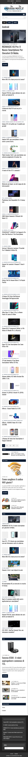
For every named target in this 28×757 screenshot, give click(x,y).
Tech (3, 198)
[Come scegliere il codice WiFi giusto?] (14, 475)
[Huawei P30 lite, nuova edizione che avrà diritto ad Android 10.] (14, 89)
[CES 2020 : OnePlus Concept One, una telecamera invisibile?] (14, 626)
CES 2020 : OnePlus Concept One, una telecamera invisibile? (12, 631)
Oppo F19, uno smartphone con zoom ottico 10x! (12, 345)
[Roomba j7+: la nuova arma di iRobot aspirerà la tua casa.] (6, 684)
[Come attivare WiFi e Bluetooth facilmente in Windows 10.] (6, 508)
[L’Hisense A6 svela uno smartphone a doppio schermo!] (14, 434)
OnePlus (4, 628)
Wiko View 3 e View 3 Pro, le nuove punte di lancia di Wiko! (12, 313)
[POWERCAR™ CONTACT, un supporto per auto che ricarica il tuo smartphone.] (14, 228)
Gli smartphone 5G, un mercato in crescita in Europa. (14, 584)
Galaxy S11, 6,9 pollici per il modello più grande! (13, 125)
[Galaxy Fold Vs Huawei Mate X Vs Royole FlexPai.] (14, 276)
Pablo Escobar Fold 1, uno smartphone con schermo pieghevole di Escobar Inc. (14, 156)
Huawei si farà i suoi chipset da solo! (12, 570)
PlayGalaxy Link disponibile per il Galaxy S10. (13, 201)
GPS (14, 262)
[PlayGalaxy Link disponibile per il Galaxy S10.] (14, 196)
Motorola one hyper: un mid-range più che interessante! (14, 185)
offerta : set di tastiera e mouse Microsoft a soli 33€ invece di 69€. (18, 454)
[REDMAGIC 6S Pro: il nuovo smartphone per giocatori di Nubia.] (14, 42)
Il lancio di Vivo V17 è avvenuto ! (11, 170)
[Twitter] (13, 3)
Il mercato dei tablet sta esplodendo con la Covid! (18, 698)
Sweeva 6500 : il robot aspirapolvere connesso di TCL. (13, 660)
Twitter (3, 707)
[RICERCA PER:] (14, 17)
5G (2, 77)
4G (6, 90)
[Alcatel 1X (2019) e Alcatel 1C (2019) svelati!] (14, 388)
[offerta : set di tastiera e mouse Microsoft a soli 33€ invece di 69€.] (6, 455)
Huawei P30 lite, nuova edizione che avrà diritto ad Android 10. (13, 94)
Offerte (18, 420)
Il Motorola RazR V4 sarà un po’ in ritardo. (11, 109)
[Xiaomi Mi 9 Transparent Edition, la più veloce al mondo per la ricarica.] (14, 324)
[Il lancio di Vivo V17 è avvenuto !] (14, 166)
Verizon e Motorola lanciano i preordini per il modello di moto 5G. (13, 249)
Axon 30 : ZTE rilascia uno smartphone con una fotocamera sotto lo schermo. (13, 542)
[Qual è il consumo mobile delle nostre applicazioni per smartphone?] (14, 595)
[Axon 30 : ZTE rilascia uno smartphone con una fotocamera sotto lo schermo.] (14, 537)
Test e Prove (5, 460)
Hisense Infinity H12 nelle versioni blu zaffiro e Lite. (13, 377)
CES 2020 (8, 628)
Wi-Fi (17, 106)
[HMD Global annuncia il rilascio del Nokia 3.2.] (14, 212)
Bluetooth (13, 106)
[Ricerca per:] (14, 748)
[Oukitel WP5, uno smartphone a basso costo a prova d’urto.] (14, 135)
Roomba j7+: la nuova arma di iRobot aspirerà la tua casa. (18, 683)
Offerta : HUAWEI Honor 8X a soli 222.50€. (11, 423)
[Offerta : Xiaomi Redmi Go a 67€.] (14, 404)
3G (8, 597)
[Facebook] (15, 3)
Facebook (4, 710)
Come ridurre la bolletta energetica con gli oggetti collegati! (18, 500)
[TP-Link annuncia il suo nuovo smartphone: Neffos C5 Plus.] (14, 356)
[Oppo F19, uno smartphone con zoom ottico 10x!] (14, 340)
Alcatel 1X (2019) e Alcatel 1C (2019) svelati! (12, 393)
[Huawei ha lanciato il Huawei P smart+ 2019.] (14, 260)
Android (4, 44)
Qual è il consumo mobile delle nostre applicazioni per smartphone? (12, 600)
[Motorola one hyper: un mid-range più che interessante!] (14, 180)
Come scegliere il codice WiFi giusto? (12, 480)
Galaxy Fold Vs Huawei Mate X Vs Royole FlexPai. (13, 281)
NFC (15, 121)
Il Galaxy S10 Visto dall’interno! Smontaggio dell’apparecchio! (11, 297)
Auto (9, 230)
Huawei (12, 90)
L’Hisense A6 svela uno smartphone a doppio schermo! (13, 439)
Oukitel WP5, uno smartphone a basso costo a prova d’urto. (12, 140)
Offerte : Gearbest (10, 1)
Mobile (9, 22)
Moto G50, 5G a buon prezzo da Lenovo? (13, 79)
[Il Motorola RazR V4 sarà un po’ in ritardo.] (14, 104)
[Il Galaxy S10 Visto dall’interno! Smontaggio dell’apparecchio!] (14, 292)
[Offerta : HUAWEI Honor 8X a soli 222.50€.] (14, 418)
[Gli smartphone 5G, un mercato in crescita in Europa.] (14, 579)
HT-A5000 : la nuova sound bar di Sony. (10, 725)
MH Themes (20, 755)
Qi (16, 121)
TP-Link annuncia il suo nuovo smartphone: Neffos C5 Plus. (10, 361)
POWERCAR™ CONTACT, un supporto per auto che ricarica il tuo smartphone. (14, 233)
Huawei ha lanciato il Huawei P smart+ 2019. (13, 265)
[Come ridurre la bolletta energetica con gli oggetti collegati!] (6, 501)
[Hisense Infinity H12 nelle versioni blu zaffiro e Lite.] (14, 372)
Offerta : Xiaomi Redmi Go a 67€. (11, 408)
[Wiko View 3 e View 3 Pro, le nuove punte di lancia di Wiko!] (14, 308)
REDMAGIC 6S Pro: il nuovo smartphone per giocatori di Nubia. (12, 50)
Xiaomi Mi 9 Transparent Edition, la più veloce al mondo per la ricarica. (13, 329)
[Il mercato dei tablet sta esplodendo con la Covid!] (6, 698)
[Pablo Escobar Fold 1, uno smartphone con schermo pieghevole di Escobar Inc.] (14, 151)
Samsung (19, 121)
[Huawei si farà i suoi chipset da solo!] (14, 566)
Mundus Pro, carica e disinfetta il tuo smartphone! (18, 690)
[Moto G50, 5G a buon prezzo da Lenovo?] (14, 75)
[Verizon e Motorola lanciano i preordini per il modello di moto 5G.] (14, 244)
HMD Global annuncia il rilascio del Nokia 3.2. (12, 217)
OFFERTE (4, 449)
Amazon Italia (18, 1)
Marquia (12, 121)
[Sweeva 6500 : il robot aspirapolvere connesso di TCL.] (14, 653)
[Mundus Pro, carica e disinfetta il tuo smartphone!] (6, 691)
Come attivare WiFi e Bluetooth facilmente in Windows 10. (17, 507)
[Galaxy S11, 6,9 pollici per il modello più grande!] (14, 120)
